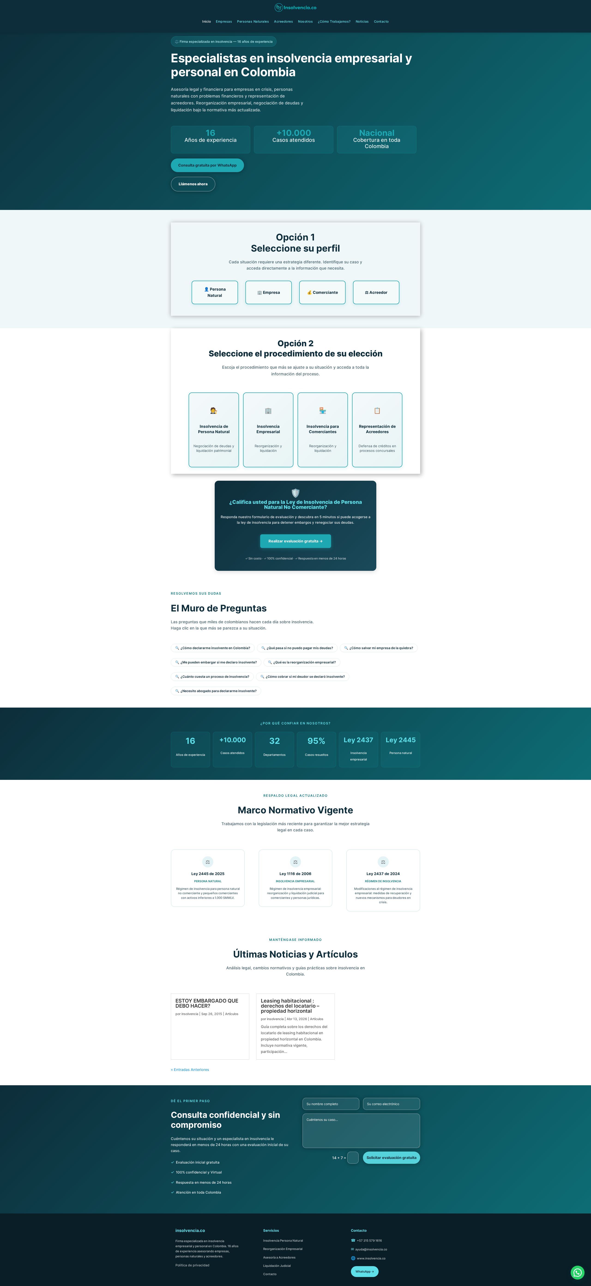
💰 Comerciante (322, 292)
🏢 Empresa (268, 292)
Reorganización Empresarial (282, 1249)
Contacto (381, 21)
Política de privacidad (192, 1265)
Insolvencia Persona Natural (283, 1240)
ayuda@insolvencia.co (371, 1249)
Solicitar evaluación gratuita (391, 1157)
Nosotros (305, 21)
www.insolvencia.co (371, 1258)
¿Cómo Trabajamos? (334, 21)
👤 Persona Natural (215, 292)
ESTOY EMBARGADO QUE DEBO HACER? (206, 1003)
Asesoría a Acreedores (279, 1257)
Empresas (224, 21)
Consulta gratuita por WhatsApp (207, 165)
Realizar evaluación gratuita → (295, 541)
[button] (578, 1273)
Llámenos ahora (193, 184)
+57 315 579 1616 (369, 1240)
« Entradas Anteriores (190, 1069)
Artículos (231, 1014)
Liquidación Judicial (277, 1266)
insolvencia (189, 1014)
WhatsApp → (365, 1271)
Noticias (362, 21)
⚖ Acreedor (376, 292)
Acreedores (283, 21)
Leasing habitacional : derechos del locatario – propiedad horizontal (290, 1006)
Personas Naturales (253, 21)
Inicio (206, 21)
